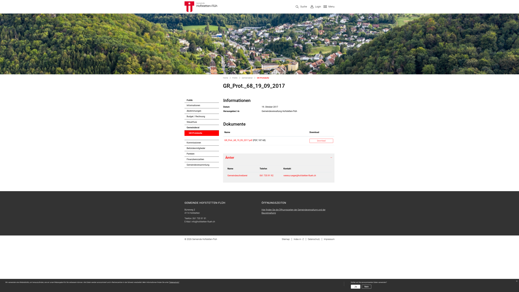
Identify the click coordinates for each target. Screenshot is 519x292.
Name (227, 132)
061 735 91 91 (199, 218)
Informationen (193, 105)
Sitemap (286, 239)
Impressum (329, 239)
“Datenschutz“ (174, 282)
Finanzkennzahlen (195, 159)
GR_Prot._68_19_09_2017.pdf (238, 140)
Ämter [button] (229, 158)
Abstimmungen (194, 111)
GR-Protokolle (196, 134)
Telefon (263, 168)
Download (314, 132)
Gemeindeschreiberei (237, 175)
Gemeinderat (193, 127)
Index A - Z (299, 239)
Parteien (190, 153)
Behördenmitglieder (196, 148)
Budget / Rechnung (196, 116)
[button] (301, 6)
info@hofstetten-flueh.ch (203, 221)
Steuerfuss (192, 122)
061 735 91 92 (266, 175)
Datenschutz (314, 239)
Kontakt (287, 168)
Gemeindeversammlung (198, 165)
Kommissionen (194, 142)
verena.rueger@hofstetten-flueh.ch (299, 175)
